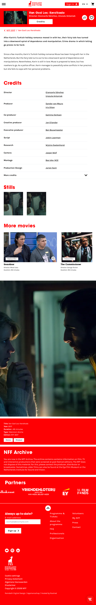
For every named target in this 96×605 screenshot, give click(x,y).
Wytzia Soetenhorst (55, 145)
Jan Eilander (52, 122)
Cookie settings (12, 575)
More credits (10, 175)
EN (83, 4)
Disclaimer (10, 585)
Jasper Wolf (51, 152)
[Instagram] (12, 550)
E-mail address (13, 517)
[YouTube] (7, 550)
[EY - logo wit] (57, 491)
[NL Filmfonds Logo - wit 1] (74, 491)
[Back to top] (48, 508)
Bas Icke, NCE (52, 160)
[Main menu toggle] (4, 4)
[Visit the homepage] (35, 4)
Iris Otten (50, 107)
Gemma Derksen (54, 115)
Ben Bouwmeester (54, 130)
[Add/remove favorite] (91, 17)
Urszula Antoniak (54, 96)
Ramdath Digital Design (15, 593)
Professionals (57, 533)
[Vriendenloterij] (29, 491)
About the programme (56, 523)
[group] (30, 252)
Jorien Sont (51, 168)
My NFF (76, 518)
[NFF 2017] (5, 30)
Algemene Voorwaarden (16, 582)
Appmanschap (33, 593)
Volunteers (78, 513)
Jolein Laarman (53, 137)
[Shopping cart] (92, 4)
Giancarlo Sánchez (55, 92)
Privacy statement (13, 579)
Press (75, 522)
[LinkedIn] (18, 550)
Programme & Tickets (57, 515)
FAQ (52, 529)
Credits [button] (41, 21)
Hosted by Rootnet (49, 593)
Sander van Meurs (54, 103)
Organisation (57, 538)
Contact (76, 527)
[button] (86, 253)
